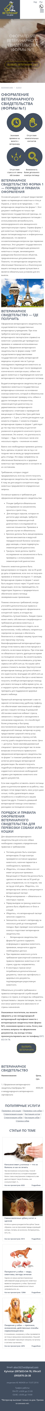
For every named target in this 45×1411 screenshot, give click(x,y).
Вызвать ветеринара (26, 1048)
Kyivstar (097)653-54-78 (18, 1371)
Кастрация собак (32, 1117)
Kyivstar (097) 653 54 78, (41, 7)
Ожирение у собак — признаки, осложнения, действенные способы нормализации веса (21, 1328)
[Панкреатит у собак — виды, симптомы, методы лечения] (22, 1246)
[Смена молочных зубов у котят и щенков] (22, 1192)
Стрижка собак (22, 1121)
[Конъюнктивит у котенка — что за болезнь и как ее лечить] (22, 1139)
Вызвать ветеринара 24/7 (22, 64)
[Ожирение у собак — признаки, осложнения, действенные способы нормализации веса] (22, 1299)
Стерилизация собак (13, 1117)
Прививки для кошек (11, 1110)
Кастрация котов (32, 1114)
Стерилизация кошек (13, 1114)
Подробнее (36, 1185)
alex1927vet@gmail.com (26, 1367)
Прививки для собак (32, 1110)
